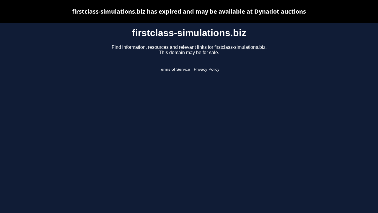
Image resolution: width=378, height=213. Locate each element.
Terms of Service (174, 69)
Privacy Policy (206, 69)
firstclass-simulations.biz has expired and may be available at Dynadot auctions (189, 11)
